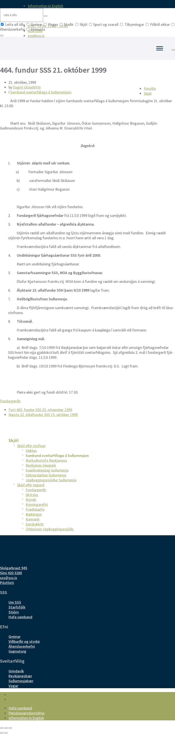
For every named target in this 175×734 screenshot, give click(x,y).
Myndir (31, 499)
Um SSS (15, 602)
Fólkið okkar (160, 24)
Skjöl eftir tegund (30, 484)
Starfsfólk (17, 607)
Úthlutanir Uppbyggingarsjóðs (50, 529)
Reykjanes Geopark (41, 465)
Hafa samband (20, 617)
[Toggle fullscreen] (6, 728)
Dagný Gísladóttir (27, 87)
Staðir (68, 24)
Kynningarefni (37, 504)
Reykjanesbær (20, 676)
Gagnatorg (17, 651)
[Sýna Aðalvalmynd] (159, 48)
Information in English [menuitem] (45, 5)
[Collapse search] (1, 35)
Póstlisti (7, 582)
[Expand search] (173, 49)
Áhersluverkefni (22, 646)
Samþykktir (35, 524)
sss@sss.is (8, 577)
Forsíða (150, 88)
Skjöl (83, 24)
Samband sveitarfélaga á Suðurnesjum (40, 92)
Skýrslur (32, 494)
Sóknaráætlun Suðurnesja (46, 475)
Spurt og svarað (105, 24)
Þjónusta (37, 29)
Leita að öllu (15, 24)
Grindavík (16, 671)
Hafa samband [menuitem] (20, 708)
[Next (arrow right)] (6, 733)
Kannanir (33, 519)
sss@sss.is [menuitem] (36, 35)
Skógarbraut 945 (13, 568)
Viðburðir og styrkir (24, 641)
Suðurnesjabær (21, 680)
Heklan (31, 450)
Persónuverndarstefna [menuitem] (26, 713)
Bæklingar (34, 514)
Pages (53, 24)
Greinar (36, 24)
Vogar (13, 685)
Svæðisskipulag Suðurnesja (47, 470)
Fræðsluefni (35, 509)
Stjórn (14, 612)
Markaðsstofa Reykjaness (46, 460)
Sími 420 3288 (11, 572)
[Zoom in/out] (10, 728)
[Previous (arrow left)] (1, 733)
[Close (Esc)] (1, 728)
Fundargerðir (10, 401)
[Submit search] (45, 16)
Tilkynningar (134, 24)
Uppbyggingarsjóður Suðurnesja (51, 480)
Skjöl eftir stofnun (31, 445)
